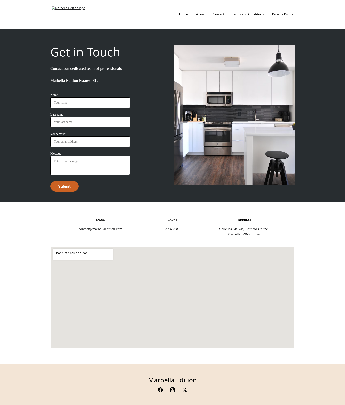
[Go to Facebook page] (162, 389)
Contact (218, 14)
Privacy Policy (282, 14)
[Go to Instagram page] (174, 389)
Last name (56, 114)
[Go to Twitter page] (184, 389)
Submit (64, 186)
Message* (56, 153)
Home (183, 14)
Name (54, 95)
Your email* (58, 134)
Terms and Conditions (248, 14)
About (200, 14)
